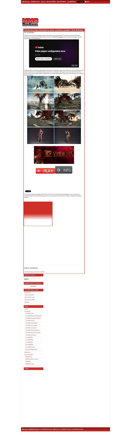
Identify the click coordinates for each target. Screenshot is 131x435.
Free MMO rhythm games (31, 323)
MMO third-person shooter (31, 359)
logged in (33, 272)
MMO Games (25, 429)
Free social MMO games (31, 349)
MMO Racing (28, 356)
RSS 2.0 (43, 196)
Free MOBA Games (30, 347)
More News (33, 286)
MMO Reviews (26, 1)
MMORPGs (28, 361)
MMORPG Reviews (33, 22)
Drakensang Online (29, 295)
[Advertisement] (75, 21)
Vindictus (60, 37)
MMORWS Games (29, 364)
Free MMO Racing (29, 320)
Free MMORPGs (29, 339)
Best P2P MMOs (61, 1)
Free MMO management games (33, 318)
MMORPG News (35, 1)
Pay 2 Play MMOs (29, 354)
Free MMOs (27, 311)
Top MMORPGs (71, 1)
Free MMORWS (29, 344)
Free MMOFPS (29, 337)
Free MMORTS (29, 342)
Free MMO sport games (31, 327)
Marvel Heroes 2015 (29, 297)
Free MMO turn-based (30, 335)
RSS (88, 1)
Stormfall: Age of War (30, 299)
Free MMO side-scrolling (31, 325)
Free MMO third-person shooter (33, 332)
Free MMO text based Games (32, 330)
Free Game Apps (29, 313)
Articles (43, 1)
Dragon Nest (28, 292)
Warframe (27, 302)
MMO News (67, 194)
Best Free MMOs (51, 1)
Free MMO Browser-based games (33, 315)
